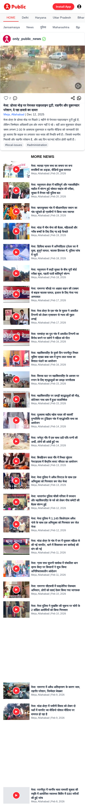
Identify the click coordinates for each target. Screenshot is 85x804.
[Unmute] (78, 86)
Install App (63, 6)
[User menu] (79, 6)
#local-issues (13, 145)
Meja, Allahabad (14, 114)
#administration (37, 145)
